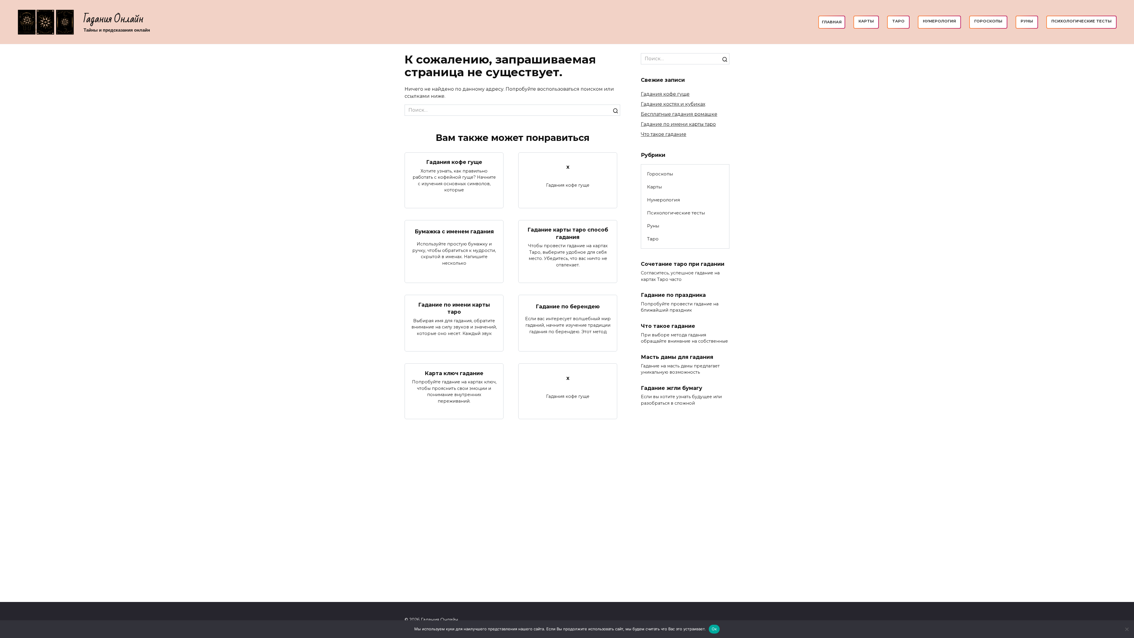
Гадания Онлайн (114, 19)
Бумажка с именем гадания (454, 231)
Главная (832, 22)
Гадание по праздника (673, 295)
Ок (714, 628)
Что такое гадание (663, 134)
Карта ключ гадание (454, 373)
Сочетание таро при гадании (682, 264)
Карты (866, 21)
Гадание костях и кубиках (673, 104)
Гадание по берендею (568, 306)
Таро (898, 21)
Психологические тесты (1081, 21)
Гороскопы (988, 21)
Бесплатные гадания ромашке (679, 114)
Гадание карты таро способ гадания (567, 233)
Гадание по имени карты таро (454, 308)
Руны (1027, 21)
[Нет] (1127, 629)
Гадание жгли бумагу (671, 388)
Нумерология (939, 21)
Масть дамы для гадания (677, 357)
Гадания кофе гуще (454, 162)
